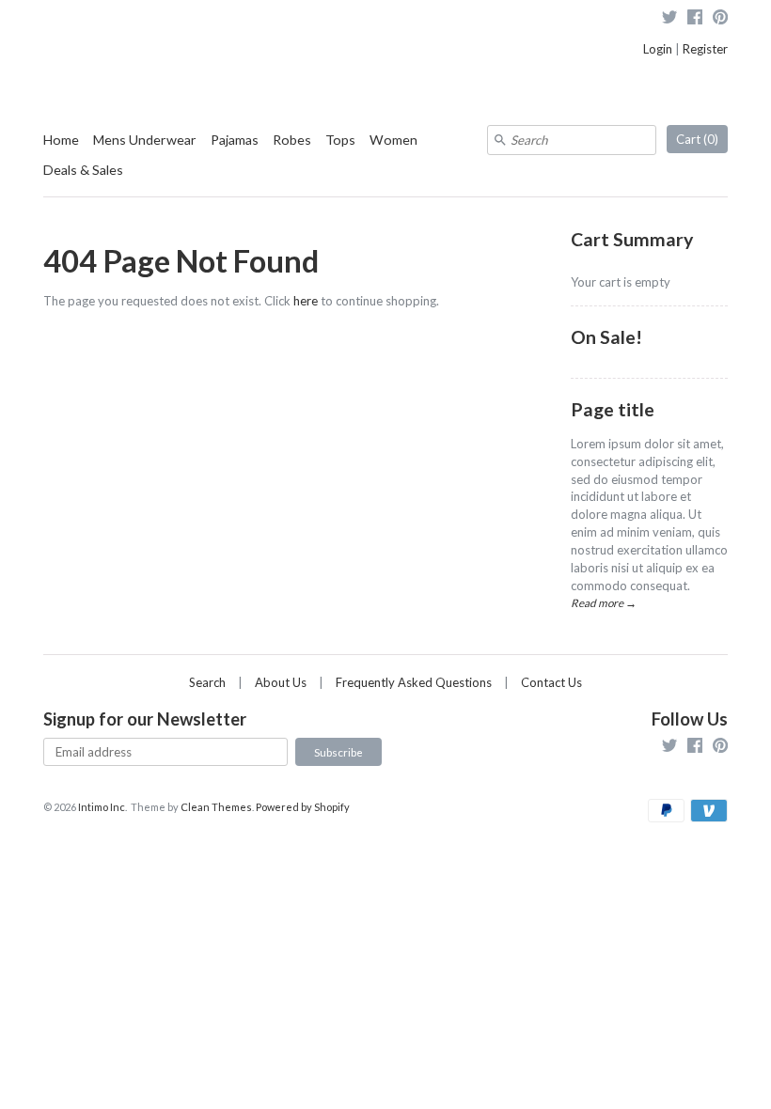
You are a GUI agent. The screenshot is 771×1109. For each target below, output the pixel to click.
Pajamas (235, 140)
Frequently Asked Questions (414, 682)
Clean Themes (216, 807)
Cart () (697, 139)
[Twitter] (669, 19)
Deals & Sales (83, 170)
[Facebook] (694, 19)
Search (207, 682)
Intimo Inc (101, 807)
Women (393, 140)
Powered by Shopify (303, 807)
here (305, 300)
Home (61, 140)
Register (705, 48)
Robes (292, 140)
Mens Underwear (145, 140)
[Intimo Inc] (137, 28)
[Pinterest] (720, 19)
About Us (281, 682)
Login (657, 48)
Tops (340, 140)
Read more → (604, 602)
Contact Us (551, 682)
